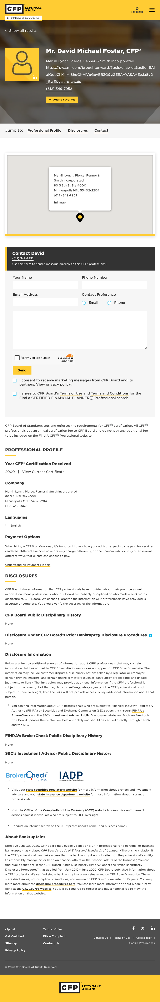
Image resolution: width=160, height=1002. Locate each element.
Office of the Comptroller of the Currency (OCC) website (65, 810)
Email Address (25, 294)
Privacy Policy (15, 950)
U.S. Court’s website (36, 888)
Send (22, 370)
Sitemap (11, 943)
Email (93, 303)
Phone (119, 303)
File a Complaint (55, 936)
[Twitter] (143, 928)
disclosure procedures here (55, 884)
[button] (80, 217)
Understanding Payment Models (27, 564)
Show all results (22, 31)
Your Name (22, 277)
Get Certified (14, 936)
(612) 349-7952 (59, 89)
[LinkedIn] (153, 928)
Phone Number (95, 277)
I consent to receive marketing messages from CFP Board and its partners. (76, 382)
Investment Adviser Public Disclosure (78, 715)
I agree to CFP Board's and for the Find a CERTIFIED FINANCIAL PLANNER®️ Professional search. (80, 395)
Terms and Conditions (110, 393)
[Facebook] (133, 928)
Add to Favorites (63, 99)
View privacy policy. (54, 384)
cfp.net (10, 929)
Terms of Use (71, 393)
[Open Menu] (152, 10)
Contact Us (101, 937)
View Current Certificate (43, 472)
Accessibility (144, 937)
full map (60, 202)
